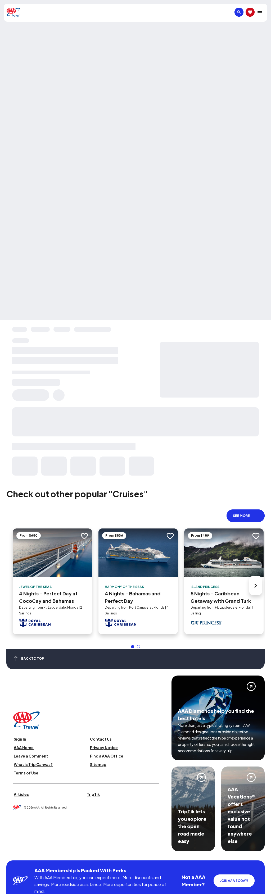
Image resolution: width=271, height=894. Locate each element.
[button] (132, 646)
